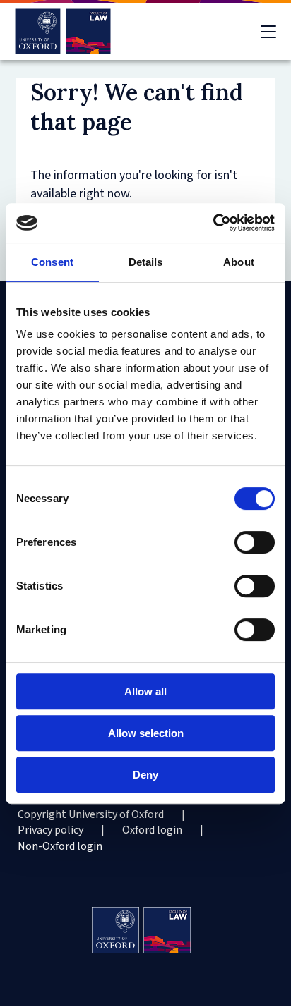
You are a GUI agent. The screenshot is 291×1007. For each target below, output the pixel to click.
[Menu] (268, 32)
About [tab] (238, 262)
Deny (145, 775)
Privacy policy (50, 830)
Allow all (145, 691)
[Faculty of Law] (63, 31)
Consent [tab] (52, 262)
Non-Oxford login (60, 846)
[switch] (254, 542)
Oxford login (152, 830)
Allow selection (146, 733)
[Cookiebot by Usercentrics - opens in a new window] (213, 223)
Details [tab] (146, 262)
